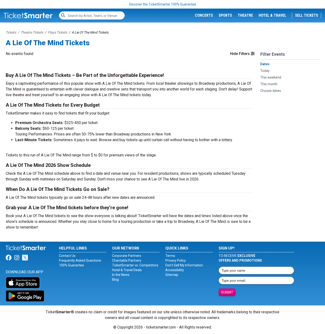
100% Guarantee (71, 265)
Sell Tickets (306, 15)
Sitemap (171, 275)
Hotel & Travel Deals (127, 270)
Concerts (204, 15)
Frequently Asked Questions (80, 260)
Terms (170, 256)
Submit (227, 292)
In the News (120, 275)
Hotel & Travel (272, 15)
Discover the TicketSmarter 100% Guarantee (162, 4)
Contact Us (67, 256)
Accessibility (174, 270)
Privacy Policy (175, 260)
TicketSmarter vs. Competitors (135, 265)
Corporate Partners (126, 256)
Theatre (245, 15)
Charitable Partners (126, 260)
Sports (225, 15)
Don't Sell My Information (184, 265)
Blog (115, 279)
